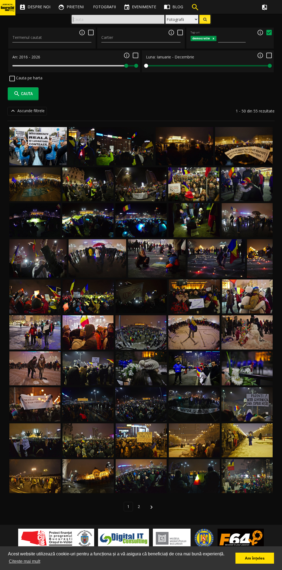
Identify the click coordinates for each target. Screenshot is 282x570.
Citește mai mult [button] (24, 561)
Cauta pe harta (28, 77)
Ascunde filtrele (27, 110)
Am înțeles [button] (255, 558)
